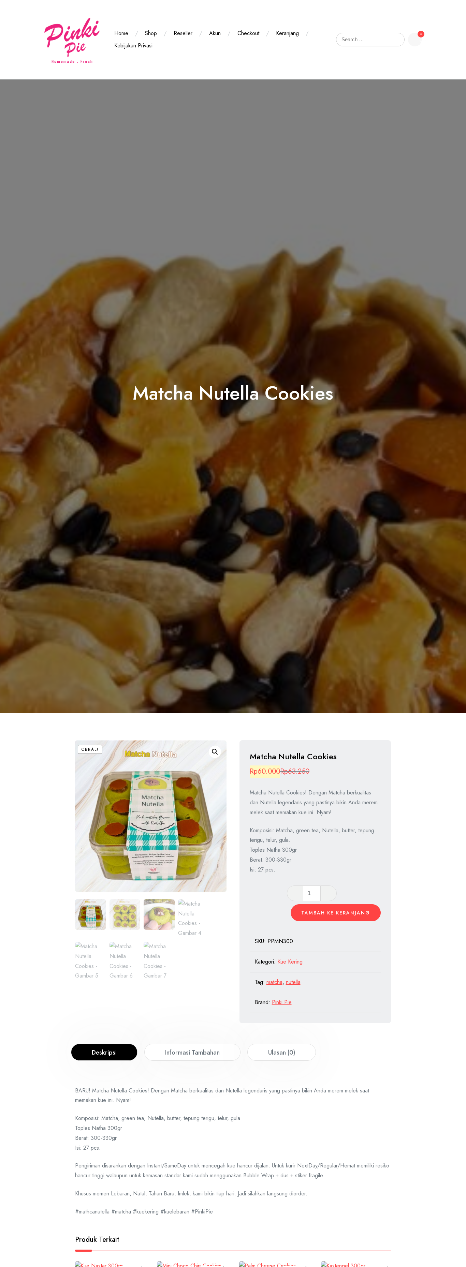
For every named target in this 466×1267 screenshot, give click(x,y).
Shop (151, 33)
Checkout (248, 33)
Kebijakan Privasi (133, 45)
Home (121, 33)
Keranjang (287, 33)
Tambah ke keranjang (335, 912)
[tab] (104, 1052)
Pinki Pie (282, 1002)
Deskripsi (104, 1052)
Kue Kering (290, 962)
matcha (274, 982)
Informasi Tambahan (192, 1052)
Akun (215, 33)
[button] (215, 752)
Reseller (183, 33)
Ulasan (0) (281, 1052)
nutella (293, 982)
